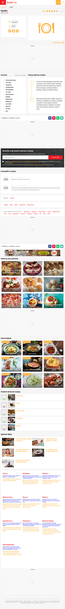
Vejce (44, 213)
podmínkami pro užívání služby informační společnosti (24, 161)
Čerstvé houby (42, 211)
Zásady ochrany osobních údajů (40, 164)
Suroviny (4, 75)
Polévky (12, 198)
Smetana (35, 213)
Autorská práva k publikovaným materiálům (41, 601)
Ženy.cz (25, 497)
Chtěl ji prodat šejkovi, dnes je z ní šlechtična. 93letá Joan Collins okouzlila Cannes (51, 482)
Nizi (12, 186)
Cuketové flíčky (20, 410)
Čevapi (18, 403)
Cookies (36, 602)
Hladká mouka (56, 211)
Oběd (11, 204)
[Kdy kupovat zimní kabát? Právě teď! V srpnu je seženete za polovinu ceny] (32, 500)
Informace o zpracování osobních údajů (26, 602)
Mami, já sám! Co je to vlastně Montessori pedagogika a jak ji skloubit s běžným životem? (31, 482)
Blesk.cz (45, 497)
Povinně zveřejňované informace (37, 603)
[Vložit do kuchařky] (9, 31)
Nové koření (16, 213)
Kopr (9, 213)
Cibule (49, 211)
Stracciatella (19, 418)
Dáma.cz (45, 473)
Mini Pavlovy (19, 395)
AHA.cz (5, 473)
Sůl (40, 213)
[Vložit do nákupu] (13, 31)
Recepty (6, 12)
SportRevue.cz (8, 521)
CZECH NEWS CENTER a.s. (18, 601)
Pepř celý (22, 213)
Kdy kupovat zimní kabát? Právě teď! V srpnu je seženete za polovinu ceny (31, 505)
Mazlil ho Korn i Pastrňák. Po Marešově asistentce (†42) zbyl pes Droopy (51, 505)
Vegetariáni (22, 204)
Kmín (5, 213)
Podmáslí (29, 213)
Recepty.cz (3, 7)
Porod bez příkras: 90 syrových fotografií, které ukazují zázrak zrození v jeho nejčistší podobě (31, 529)
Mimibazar (26, 473)
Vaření (16, 204)
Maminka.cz (27, 521)
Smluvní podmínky (31, 164)
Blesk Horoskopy (48, 521)
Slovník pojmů (30, 204)
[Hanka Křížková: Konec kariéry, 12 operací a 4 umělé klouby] (12, 476)
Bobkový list (27, 211)
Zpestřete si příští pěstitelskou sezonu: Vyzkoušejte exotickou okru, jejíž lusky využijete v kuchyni (12, 553)
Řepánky (18, 425)
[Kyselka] (46, 40)
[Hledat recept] (58, 2)
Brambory (34, 211)
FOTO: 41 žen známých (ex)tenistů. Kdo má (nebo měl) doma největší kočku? (12, 529)
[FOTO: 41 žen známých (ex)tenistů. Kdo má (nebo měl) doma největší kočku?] (12, 524)
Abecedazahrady (8, 544)
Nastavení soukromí (43, 602)
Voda (48, 213)
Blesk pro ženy (7, 497)
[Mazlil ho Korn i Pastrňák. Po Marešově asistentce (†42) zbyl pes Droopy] (52, 500)
